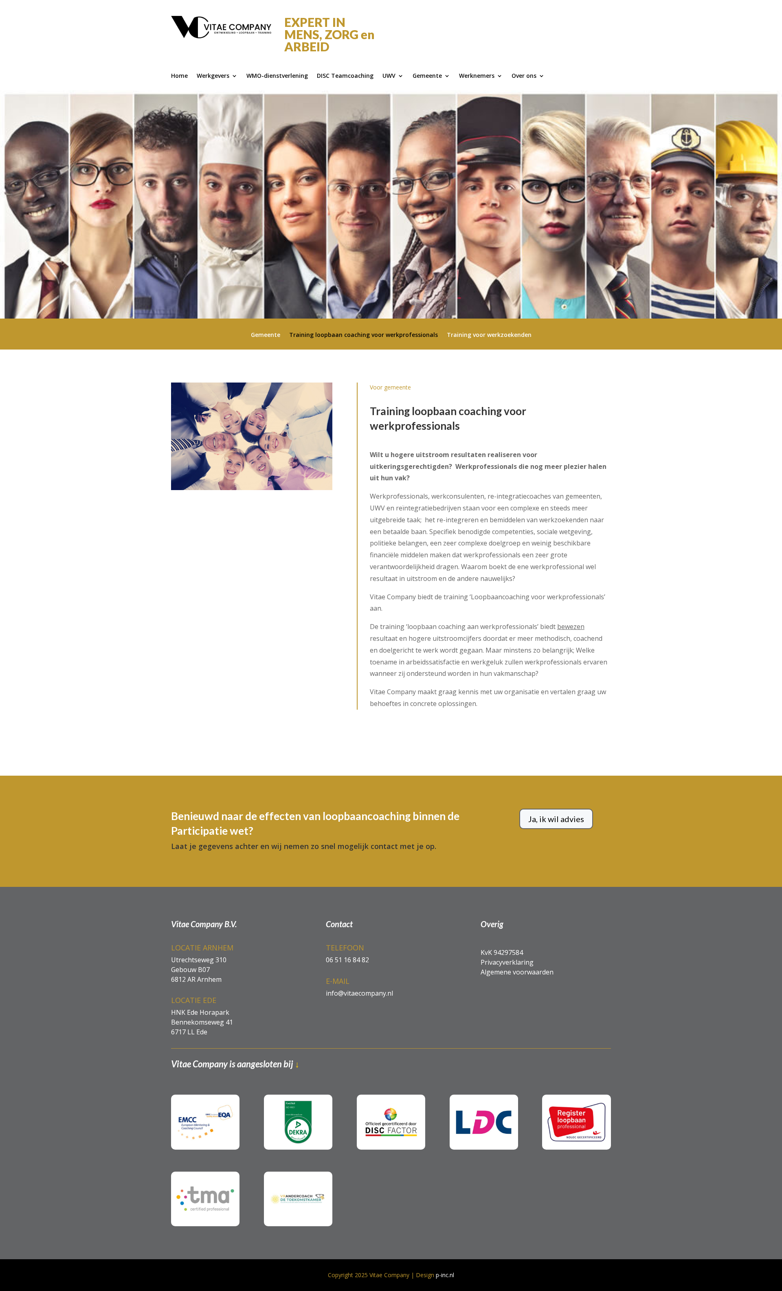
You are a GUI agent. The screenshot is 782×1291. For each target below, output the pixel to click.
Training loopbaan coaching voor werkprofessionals (363, 335)
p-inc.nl (445, 1275)
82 (364, 959)
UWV (388, 76)
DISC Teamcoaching (345, 76)
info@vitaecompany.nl (359, 993)
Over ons (524, 76)
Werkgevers (213, 76)
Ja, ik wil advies (556, 819)
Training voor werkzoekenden (489, 335)
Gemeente (427, 76)
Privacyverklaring (507, 962)
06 (329, 959)
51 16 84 (346, 959)
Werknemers (476, 76)
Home (179, 76)
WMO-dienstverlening (277, 76)
